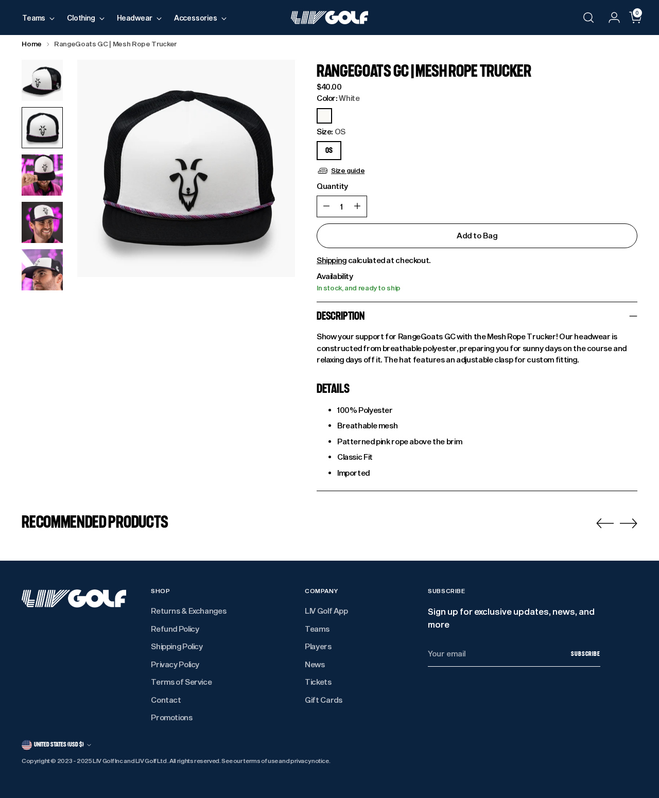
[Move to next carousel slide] (628, 523)
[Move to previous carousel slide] (605, 523)
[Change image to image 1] (42, 80)
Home (32, 44)
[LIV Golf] (329, 17)
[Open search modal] (588, 17)
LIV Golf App (326, 610)
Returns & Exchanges (188, 610)
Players (318, 646)
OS (329, 150)
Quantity (332, 185)
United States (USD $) (59, 744)
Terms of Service (181, 681)
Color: (338, 97)
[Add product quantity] (357, 206)
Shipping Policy (176, 646)
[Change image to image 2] (42, 127)
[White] (324, 116)
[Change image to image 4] (42, 222)
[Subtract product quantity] (326, 206)
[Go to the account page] (610, 17)
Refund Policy (175, 628)
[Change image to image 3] (42, 175)
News (315, 664)
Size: (331, 131)
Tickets (318, 681)
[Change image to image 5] (42, 269)
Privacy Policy (175, 664)
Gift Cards (323, 699)
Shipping (331, 260)
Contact (166, 699)
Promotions (171, 717)
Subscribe (585, 654)
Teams (317, 628)
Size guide (348, 170)
